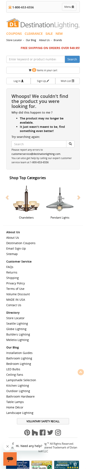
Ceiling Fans (14, 375)
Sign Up (42, 81)
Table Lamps (15, 402)
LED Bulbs (13, 369)
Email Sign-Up (16, 248)
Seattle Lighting (17, 323)
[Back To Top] (81, 372)
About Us (44, 40)
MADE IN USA (15, 300)
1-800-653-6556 (22, 7)
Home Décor (14, 407)
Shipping (12, 278)
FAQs (9, 267)
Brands (58, 40)
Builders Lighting (18, 334)
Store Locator (14, 40)
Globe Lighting (16, 329)
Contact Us (13, 305)
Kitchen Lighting (17, 385)
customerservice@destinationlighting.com (35, 153)
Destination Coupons (20, 243)
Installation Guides (19, 353)
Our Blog (31, 40)
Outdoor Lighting (18, 391)
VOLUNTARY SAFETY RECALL (43, 421)
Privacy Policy (15, 283)
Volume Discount (18, 294)
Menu (70, 8)
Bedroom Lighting (18, 364)
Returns (11, 272)
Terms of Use (15, 289)
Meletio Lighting (17, 340)
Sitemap (12, 254)
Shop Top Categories (27, 177)
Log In (17, 81)
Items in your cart (45, 70)
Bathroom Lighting (19, 358)
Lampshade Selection (21, 380)
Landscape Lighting (19, 413)
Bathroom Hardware (20, 396)
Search (72, 59)
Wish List (66, 81)
